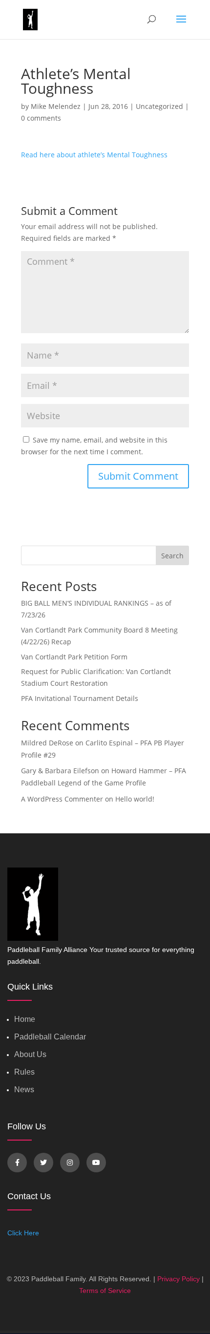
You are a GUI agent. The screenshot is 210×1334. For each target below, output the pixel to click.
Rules (24, 1072)
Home (24, 1019)
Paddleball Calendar (50, 1037)
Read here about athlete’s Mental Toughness (94, 154)
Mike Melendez (56, 106)
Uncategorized (159, 106)
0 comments (41, 118)
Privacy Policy (178, 1279)
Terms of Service (105, 1290)
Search (172, 555)
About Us (30, 1054)
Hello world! (134, 799)
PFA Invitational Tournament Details (79, 698)
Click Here (23, 1233)
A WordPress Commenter (62, 799)
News (24, 1089)
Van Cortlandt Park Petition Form (74, 656)
